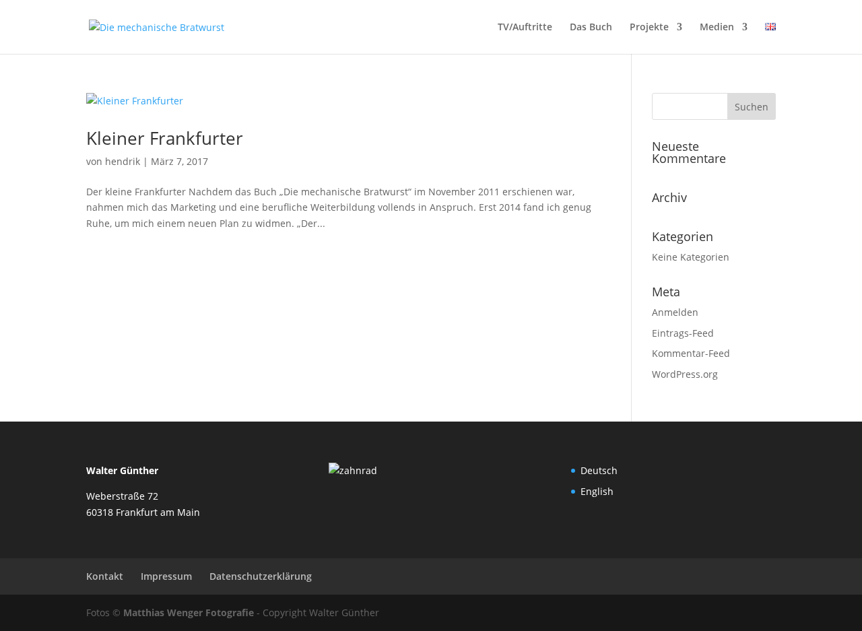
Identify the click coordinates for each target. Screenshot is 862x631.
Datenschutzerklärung (260, 576)
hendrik (122, 161)
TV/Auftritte (525, 27)
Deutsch (599, 470)
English (597, 491)
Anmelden (675, 312)
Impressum (166, 576)
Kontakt (104, 576)
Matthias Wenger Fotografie (188, 612)
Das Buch (591, 27)
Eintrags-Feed (683, 333)
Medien (717, 27)
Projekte (649, 27)
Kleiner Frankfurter (164, 138)
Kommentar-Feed (691, 353)
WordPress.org (685, 374)
